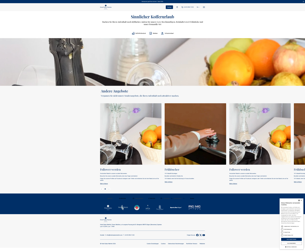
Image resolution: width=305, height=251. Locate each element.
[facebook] (197, 236)
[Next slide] (109, 189)
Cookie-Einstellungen (153, 243)
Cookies (163, 243)
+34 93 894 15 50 (189, 7)
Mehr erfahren (104, 183)
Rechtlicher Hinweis (191, 243)
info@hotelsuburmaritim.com (114, 235)
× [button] (301, 200)
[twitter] (200, 236)
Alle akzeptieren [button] (291, 239)
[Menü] (204, 7)
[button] (291, 247)
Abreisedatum (139, 198)
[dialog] (291, 223)
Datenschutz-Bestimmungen (176, 243)
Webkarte (202, 243)
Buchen (169, 7)
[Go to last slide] (101, 189)
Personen (166, 198)
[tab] (105, 188)
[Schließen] (303, 1)
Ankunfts (110, 198)
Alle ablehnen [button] (291, 243)
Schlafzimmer (178, 198)
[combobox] (299, 200)
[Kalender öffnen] (133, 198)
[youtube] (204, 236)
